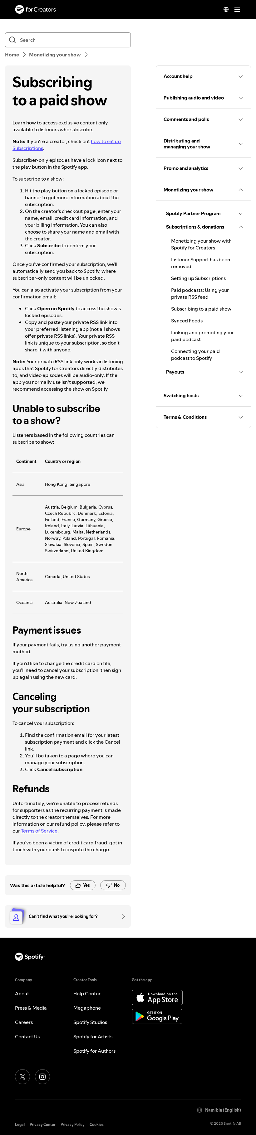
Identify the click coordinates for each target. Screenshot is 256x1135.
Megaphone (87, 1007)
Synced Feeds (187, 320)
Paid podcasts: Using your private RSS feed (200, 293)
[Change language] (226, 9)
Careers (24, 1022)
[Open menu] (237, 9)
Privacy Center (43, 1124)
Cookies (97, 1124)
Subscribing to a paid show (201, 308)
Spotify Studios (90, 1022)
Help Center (87, 993)
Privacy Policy (73, 1124)
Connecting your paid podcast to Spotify (195, 354)
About (22, 993)
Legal (20, 1124)
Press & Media (31, 1007)
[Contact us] (121, 916)
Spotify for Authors (94, 1050)
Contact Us (27, 1036)
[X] (22, 1076)
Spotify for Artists (92, 1036)
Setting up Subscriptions (198, 278)
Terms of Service (39, 830)
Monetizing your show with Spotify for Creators (201, 244)
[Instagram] (42, 1076)
